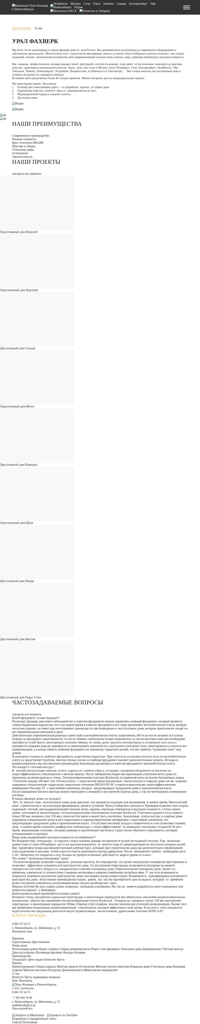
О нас (16, 973)
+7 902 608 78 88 (22, 997)
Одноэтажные (21, 942)
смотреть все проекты (26, 173)
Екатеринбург (138, 3)
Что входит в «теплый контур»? (33, 767)
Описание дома (131, 949)
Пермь (78, 7)
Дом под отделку (23, 952)
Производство (21, 956)
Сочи (86, 3)
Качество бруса (54, 959)
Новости (18, 977)
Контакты (25, 980)
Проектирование (23, 966)
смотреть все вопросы (26, 714)
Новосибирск (62, 7)
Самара (121, 3)
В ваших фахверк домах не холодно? (36, 798)
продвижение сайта (43, 1018)
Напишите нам (22, 931)
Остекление (87, 966)
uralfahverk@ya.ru (23, 1005)
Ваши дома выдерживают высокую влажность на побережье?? (54, 837)
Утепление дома (161, 966)
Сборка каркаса (45, 966)
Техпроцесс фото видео (27, 959)
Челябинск (61, 3)
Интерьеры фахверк (49, 952)
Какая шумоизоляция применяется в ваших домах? (46, 893)
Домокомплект (152, 949)
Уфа (153, 3)
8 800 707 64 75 (21, 923)
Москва (76, 3)
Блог (15, 980)
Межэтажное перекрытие (101, 970)
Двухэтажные (41, 942)
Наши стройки (48, 949)
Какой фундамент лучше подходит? (36, 717)
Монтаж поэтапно (35, 970)
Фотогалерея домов (25, 949)
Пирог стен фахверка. (105, 949)
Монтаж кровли (67, 966)
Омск (96, 3)
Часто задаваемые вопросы (42, 977)
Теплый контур (173, 949)
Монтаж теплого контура (112, 966)
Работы (17, 963)
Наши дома (19, 945)
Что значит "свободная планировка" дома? (40, 858)
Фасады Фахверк (74, 952)
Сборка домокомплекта (74, 949)
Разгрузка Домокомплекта (65, 970)
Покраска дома (140, 966)
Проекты (18, 938)
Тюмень (108, 3)
